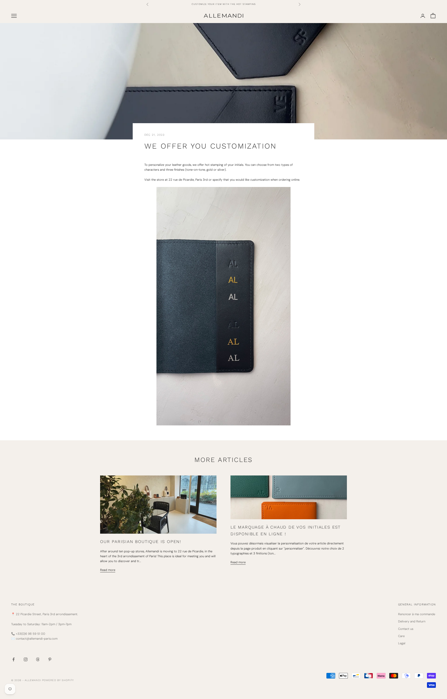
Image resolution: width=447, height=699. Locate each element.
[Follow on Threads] (37, 659)
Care (401, 636)
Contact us (405, 629)
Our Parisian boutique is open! (140, 541)
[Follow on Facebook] (13, 659)
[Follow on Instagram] (25, 659)
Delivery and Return (411, 621)
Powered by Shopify (58, 680)
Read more (107, 570)
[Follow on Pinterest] (49, 659)
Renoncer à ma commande (416, 614)
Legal (401, 643)
